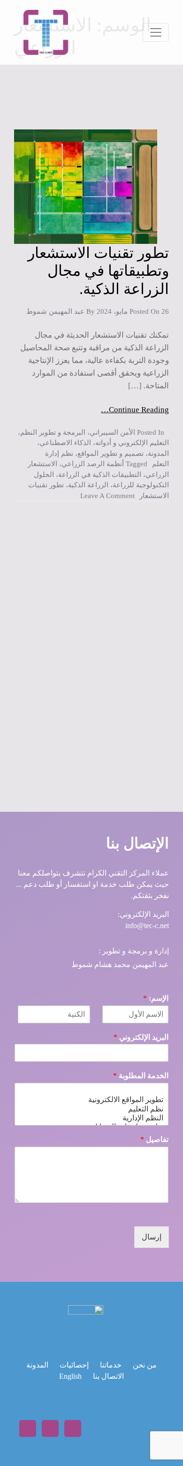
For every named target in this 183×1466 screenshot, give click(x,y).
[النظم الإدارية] (91, 1117)
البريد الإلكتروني (141, 1037)
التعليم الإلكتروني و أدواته (132, 442)
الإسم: (155, 998)
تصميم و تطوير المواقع (110, 453)
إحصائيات (74, 1365)
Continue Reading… (135, 409)
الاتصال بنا (108, 1376)
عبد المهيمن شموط (55, 311)
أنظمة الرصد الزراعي (92, 464)
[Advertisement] (91, 640)
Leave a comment (107, 495)
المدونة (158, 453)
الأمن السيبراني (112, 432)
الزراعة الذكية (88, 485)
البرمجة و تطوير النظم (52, 432)
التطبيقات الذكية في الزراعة (99, 474)
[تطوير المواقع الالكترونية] (91, 1099)
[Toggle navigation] (156, 32)
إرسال (151, 1237)
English (70, 1376)
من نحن (145, 1365)
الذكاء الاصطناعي (65, 442)
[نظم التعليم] (91, 1108)
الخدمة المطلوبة (140, 1076)
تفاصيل (154, 1139)
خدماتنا (111, 1365)
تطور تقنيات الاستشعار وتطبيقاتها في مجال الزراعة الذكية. (98, 270)
